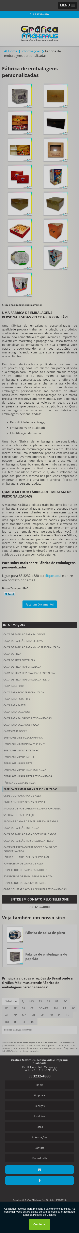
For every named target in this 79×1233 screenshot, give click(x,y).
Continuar (39, 1224)
